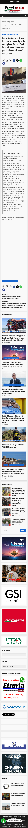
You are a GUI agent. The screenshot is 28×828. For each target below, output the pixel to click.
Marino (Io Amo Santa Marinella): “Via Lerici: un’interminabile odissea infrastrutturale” (13, 391)
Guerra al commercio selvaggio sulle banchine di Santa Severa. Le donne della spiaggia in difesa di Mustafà (13, 338)
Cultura (4, 779)
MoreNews (15, 826)
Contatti (22, 820)
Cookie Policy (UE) (7, 820)
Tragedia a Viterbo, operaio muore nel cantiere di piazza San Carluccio (6, 522)
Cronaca (6, 440)
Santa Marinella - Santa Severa (10, 34)
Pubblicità (16, 820)
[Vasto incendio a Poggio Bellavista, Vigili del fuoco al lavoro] (14, 434)
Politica (6, 385)
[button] (2, 15)
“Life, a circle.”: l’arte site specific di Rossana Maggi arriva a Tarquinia (17, 784)
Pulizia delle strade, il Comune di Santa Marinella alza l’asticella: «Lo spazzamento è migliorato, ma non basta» (13, 419)
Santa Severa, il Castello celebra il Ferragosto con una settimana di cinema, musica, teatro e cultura (12, 364)
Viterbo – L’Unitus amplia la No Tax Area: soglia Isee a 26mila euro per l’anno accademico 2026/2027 (18, 804)
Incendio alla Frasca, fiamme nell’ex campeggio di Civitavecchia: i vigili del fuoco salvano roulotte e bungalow (6, 491)
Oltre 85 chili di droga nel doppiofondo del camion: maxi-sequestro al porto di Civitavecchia (6, 512)
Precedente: (11, 296)
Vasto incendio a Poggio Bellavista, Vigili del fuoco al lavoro (13, 446)
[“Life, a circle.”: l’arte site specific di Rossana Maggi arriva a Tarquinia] (6, 786)
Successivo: (14, 304)
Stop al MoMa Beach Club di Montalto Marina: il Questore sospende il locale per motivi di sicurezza (6, 501)
